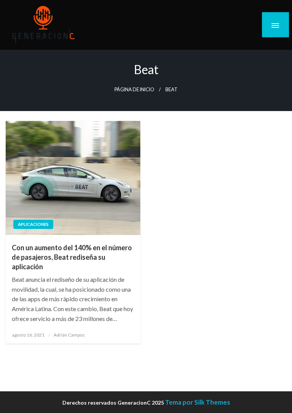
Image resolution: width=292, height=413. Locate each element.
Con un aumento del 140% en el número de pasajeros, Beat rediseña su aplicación (72, 257)
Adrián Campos (69, 335)
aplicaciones (33, 224)
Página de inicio (134, 89)
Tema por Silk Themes (197, 402)
